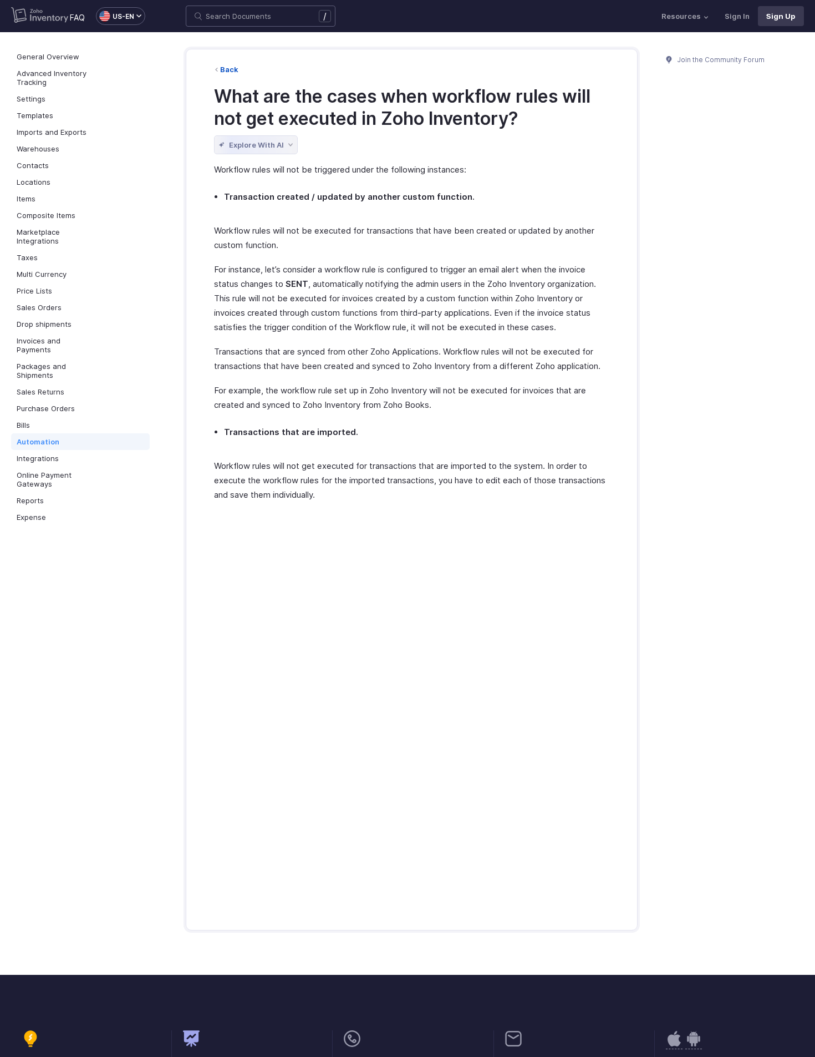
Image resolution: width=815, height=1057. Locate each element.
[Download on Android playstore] (674, 1044)
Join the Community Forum (720, 59)
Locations (33, 182)
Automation (38, 441)
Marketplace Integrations (38, 236)
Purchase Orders (46, 408)
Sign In (737, 16)
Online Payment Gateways (44, 479)
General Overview (48, 56)
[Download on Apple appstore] (693, 1044)
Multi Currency (42, 274)
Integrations (38, 458)
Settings (31, 98)
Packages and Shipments (41, 371)
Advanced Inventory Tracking (51, 78)
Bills (23, 425)
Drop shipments (44, 324)
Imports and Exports (51, 132)
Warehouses (38, 148)
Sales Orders (39, 307)
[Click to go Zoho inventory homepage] (39, 16)
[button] (115, 16)
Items (26, 198)
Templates (35, 115)
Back (229, 69)
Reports (30, 500)
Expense (31, 517)
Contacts (33, 165)
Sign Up (781, 16)
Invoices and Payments (38, 345)
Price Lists (34, 290)
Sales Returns (40, 391)
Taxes (27, 257)
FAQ (77, 17)
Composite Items (46, 215)
